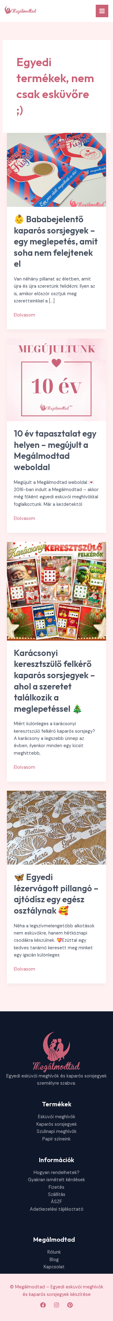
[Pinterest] (70, 1305)
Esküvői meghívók (56, 1117)
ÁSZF (56, 1202)
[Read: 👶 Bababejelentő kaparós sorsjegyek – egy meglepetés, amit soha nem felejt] (56, 170)
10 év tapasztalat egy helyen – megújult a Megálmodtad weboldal (55, 450)
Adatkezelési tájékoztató (56, 1209)
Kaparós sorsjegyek (56, 1124)
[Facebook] (43, 1305)
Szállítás (56, 1195)
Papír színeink (56, 1139)
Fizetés (56, 1187)
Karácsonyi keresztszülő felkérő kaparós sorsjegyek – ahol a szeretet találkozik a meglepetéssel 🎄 (54, 680)
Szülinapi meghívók (57, 1132)
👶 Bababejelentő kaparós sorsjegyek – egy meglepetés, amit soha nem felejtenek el (56, 241)
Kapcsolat (54, 1267)
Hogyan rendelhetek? (56, 1173)
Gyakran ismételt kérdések (56, 1180)
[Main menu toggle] (102, 11)
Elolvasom (24, 315)
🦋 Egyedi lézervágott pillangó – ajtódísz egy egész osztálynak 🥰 (56, 894)
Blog (54, 1260)
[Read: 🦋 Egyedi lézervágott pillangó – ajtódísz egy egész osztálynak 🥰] (56, 828)
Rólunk (54, 1252)
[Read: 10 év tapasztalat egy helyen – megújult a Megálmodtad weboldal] (56, 380)
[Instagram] (56, 1305)
